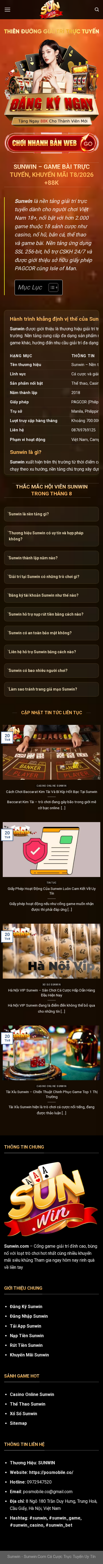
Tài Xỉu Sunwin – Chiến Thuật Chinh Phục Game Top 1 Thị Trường (52, 1094)
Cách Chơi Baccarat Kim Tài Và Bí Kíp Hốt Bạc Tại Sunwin (51, 791)
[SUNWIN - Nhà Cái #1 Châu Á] (51, 9)
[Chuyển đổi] (8, 513)
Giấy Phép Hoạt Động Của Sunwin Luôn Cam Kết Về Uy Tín (52, 891)
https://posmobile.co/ (51, 1472)
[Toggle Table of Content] (50, 287)
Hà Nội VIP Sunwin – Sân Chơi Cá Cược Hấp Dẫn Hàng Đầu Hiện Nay (51, 992)
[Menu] (7, 9)
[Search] (97, 9)
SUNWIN (46, 1462)
